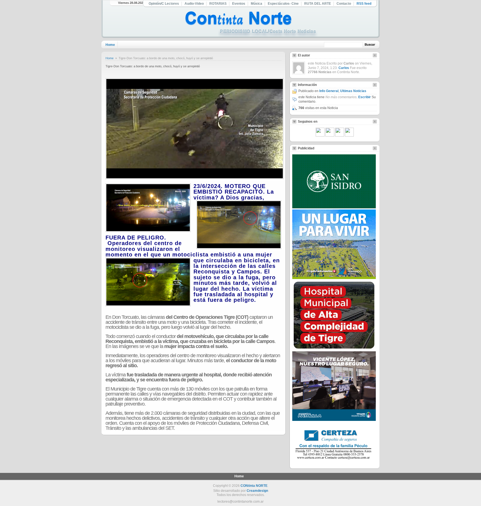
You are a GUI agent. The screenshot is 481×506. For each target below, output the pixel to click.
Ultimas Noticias (353, 91)
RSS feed (364, 4)
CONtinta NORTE (254, 486)
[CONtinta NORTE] (251, 24)
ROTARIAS (218, 4)
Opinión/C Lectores (164, 4)
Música (256, 4)
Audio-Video (194, 4)
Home (110, 45)
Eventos (238, 4)
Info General (328, 91)
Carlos (343, 68)
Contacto (344, 4)
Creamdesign (257, 491)
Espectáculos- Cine (283, 4)
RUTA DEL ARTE (317, 4)
